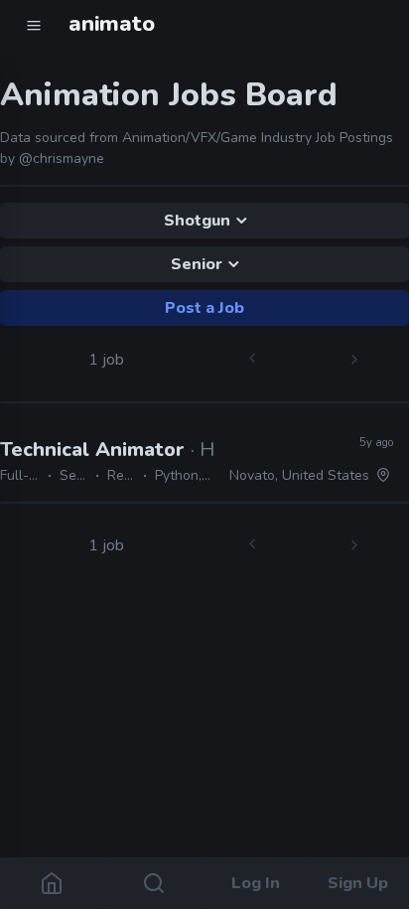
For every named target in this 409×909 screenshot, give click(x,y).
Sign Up (358, 883)
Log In (255, 883)
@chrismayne (61, 158)
